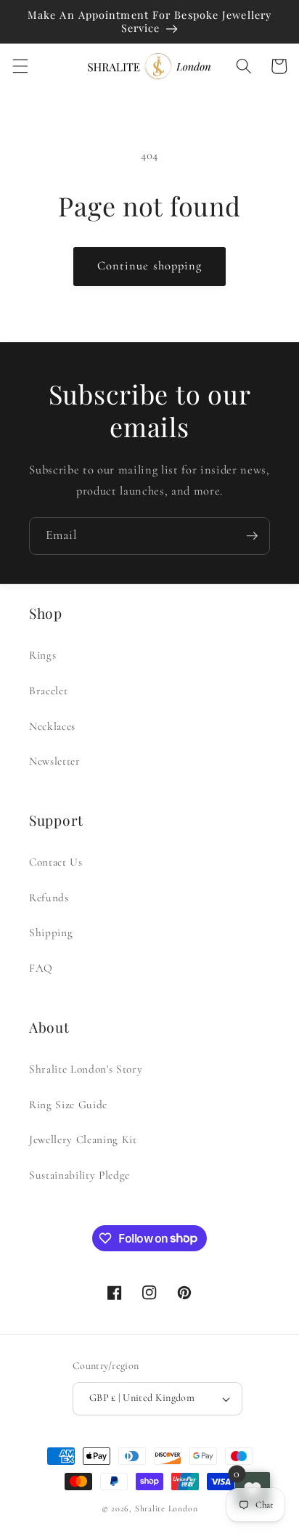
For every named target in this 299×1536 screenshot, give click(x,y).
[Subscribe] (251, 536)
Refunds (49, 897)
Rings (42, 655)
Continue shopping (149, 266)
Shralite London (166, 1508)
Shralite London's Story (85, 1069)
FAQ (41, 968)
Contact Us (56, 862)
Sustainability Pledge (79, 1175)
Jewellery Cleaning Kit (83, 1139)
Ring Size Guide (68, 1104)
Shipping (51, 932)
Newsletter (55, 761)
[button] (19, 66)
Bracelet (48, 690)
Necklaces (52, 726)
